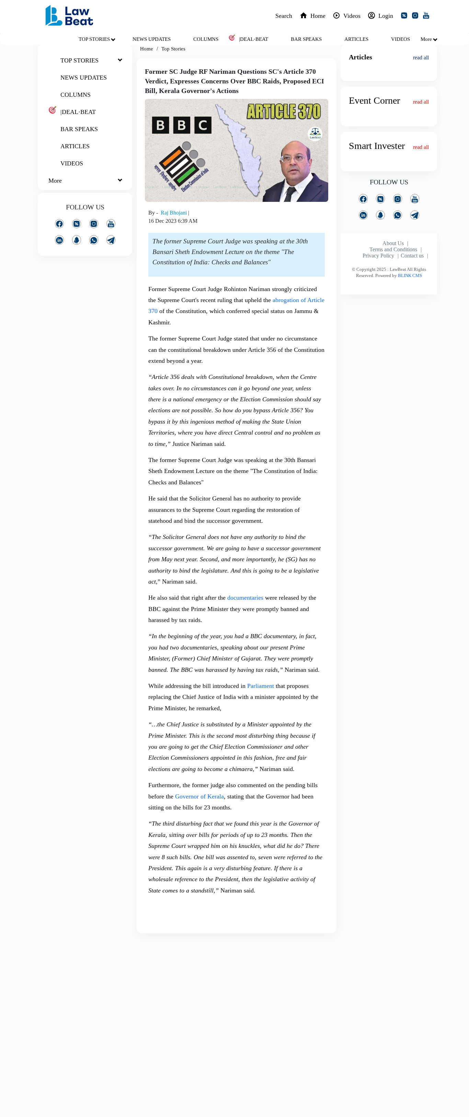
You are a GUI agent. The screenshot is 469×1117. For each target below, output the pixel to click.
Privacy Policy (378, 255)
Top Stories (173, 48)
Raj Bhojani (174, 213)
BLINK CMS (410, 275)
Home (146, 48)
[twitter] (405, 16)
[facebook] (59, 223)
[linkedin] (59, 239)
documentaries (245, 597)
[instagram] (416, 16)
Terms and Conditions (393, 249)
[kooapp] (76, 239)
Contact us (412, 255)
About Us (393, 243)
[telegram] (110, 239)
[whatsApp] (93, 239)
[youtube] (427, 16)
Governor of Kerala (199, 796)
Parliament (260, 685)
